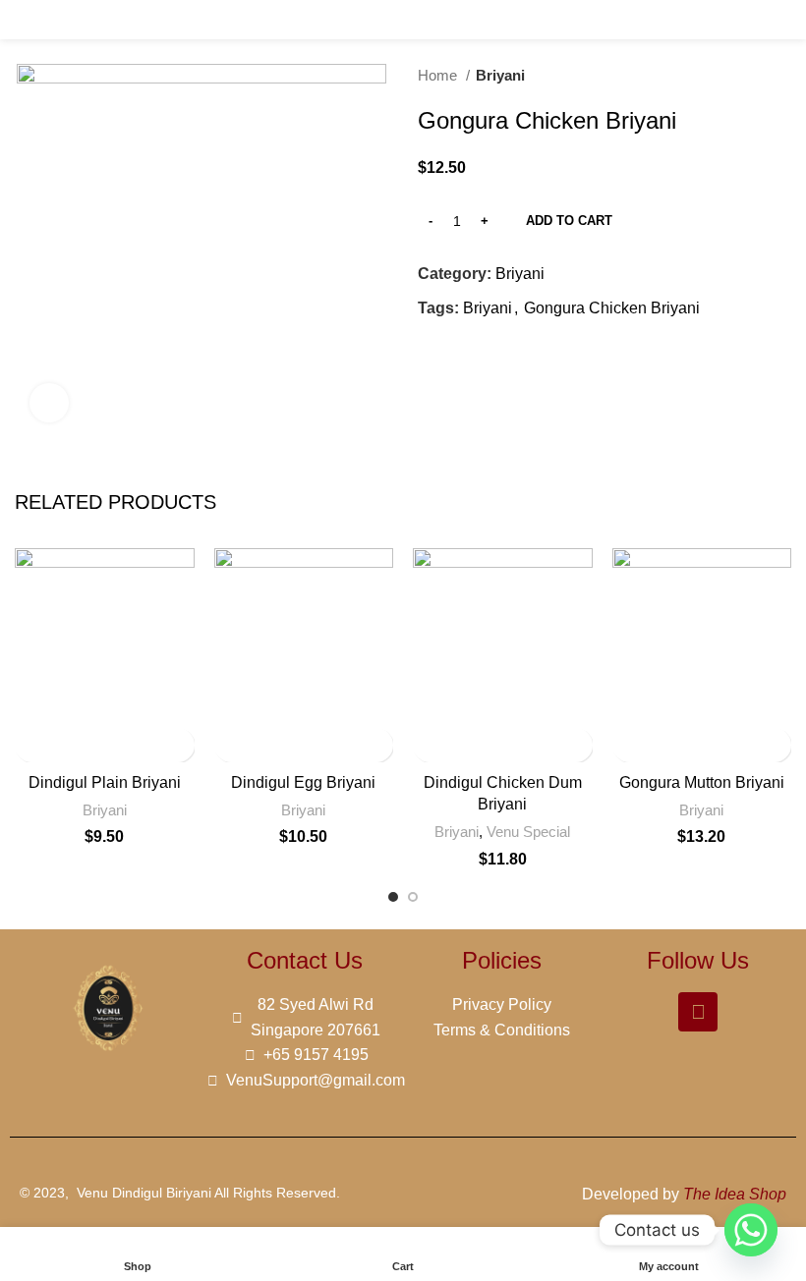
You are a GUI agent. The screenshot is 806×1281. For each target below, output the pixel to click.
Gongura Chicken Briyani (612, 308)
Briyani (500, 75)
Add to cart (569, 220)
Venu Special (528, 831)
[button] (231, 745)
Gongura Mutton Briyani (701, 782)
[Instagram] (698, 1011)
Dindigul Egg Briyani (303, 782)
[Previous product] (742, 75)
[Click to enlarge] (49, 402)
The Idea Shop (734, 1194)
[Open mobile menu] (22, 19)
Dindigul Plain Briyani (105, 782)
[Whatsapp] (750, 1229)
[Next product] (781, 75)
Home (439, 75)
